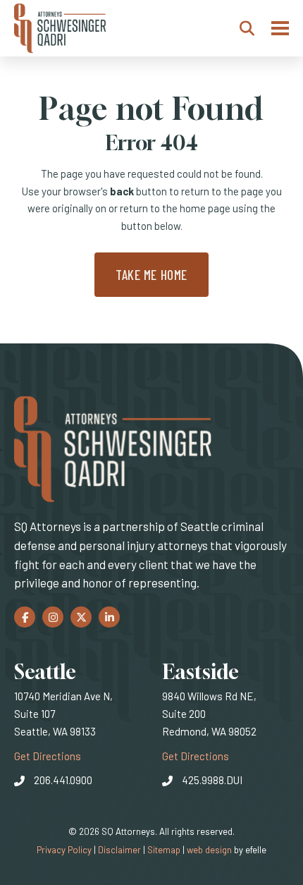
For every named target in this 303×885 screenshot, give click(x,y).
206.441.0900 (63, 780)
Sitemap (163, 849)
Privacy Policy (64, 849)
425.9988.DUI (212, 780)
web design (209, 849)
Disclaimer (119, 849)
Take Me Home (151, 275)
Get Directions (47, 755)
